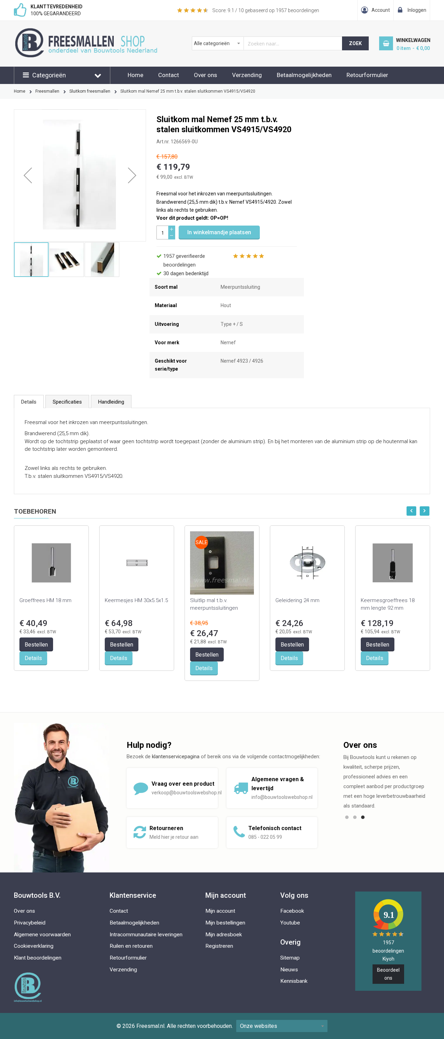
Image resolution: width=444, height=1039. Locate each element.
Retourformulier (367, 74)
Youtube (290, 923)
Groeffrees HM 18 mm (45, 600)
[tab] (29, 401)
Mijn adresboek (223, 934)
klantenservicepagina (175, 756)
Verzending (247, 74)
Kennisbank (294, 981)
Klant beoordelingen (37, 958)
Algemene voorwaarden (42, 934)
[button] (28, 175)
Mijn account (220, 911)
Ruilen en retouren (131, 946)
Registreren (219, 946)
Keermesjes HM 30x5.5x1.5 (136, 600)
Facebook (292, 911)
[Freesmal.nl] (97, 31)
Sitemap (290, 958)
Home (135, 74)
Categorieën (49, 75)
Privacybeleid (29, 923)
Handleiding (111, 402)
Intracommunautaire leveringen (146, 934)
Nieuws (289, 969)
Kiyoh (388, 959)
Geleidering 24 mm (297, 600)
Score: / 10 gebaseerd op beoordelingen (265, 10)
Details (28, 402)
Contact (168, 74)
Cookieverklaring (33, 946)
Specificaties (67, 402)
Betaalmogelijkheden (304, 74)
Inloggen (417, 10)
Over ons (205, 74)
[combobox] (267, 43)
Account (381, 10)
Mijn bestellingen (225, 923)
